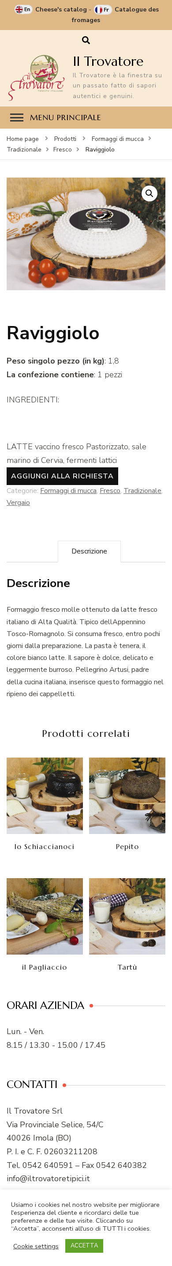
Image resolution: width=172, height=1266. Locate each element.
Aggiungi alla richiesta (62, 476)
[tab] (89, 551)
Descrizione (89, 551)
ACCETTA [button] (84, 1246)
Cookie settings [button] (36, 1246)
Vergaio (18, 503)
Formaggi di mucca (68, 491)
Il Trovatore (108, 61)
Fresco (110, 491)
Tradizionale (142, 491)
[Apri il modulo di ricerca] (86, 40)
